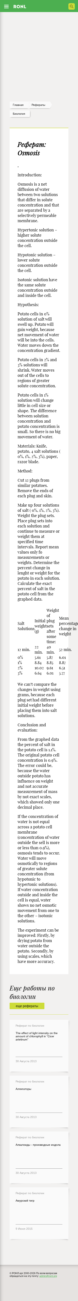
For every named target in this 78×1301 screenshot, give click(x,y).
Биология (19, 113)
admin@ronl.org (48, 1276)
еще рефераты (27, 1006)
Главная (18, 104)
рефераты (38, 104)
